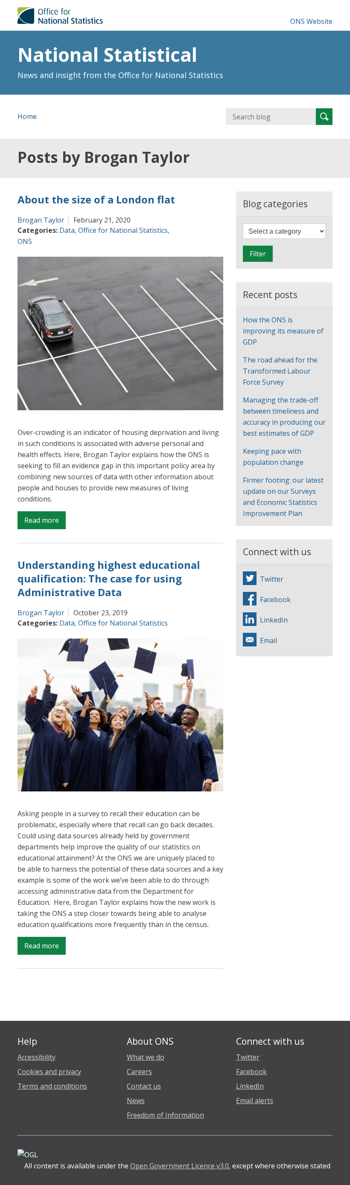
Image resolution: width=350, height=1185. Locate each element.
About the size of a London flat (96, 199)
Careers (139, 1071)
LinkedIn (250, 1086)
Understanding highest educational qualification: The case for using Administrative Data (109, 578)
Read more (45, 522)
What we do (145, 1057)
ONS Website (311, 21)
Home (27, 116)
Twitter (248, 1057)
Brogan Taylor (41, 220)
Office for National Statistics (123, 230)
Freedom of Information (165, 1115)
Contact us (144, 1086)
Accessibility (36, 1057)
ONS (25, 241)
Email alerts (254, 1100)
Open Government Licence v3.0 (179, 1166)
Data (67, 230)
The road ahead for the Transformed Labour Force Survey (280, 371)
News (136, 1100)
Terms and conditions (52, 1086)
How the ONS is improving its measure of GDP (283, 331)
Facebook (251, 1071)
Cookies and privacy (49, 1071)
